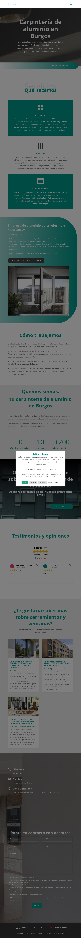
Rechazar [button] (33, 482)
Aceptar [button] (25, 482)
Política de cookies (53, 482)
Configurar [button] (42, 482)
